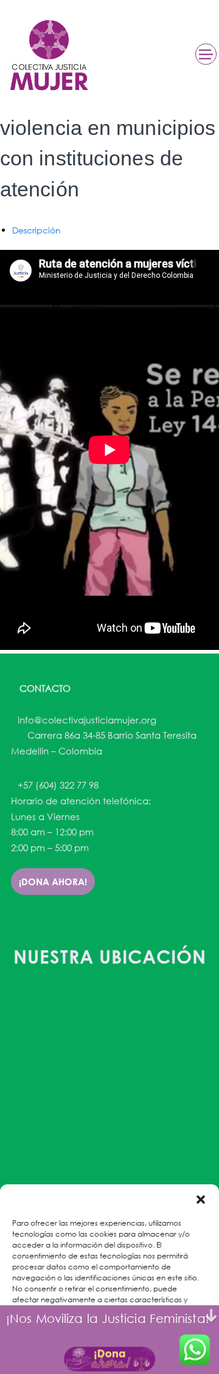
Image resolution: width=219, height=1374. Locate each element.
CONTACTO (44, 688)
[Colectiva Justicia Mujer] (48, 55)
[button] (201, 1199)
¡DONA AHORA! (53, 881)
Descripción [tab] (36, 230)
